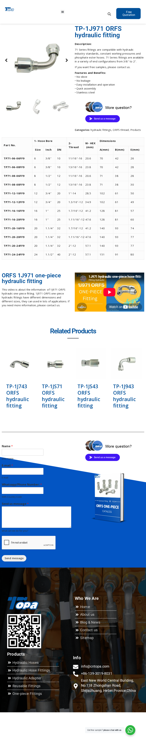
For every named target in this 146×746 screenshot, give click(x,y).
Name (7, 446)
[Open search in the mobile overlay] (109, 14)
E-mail (7, 465)
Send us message (15, 504)
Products (135, 130)
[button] (63, 12)
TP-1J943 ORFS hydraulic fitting (124, 396)
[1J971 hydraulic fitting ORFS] (36, 60)
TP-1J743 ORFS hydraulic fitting (17, 396)
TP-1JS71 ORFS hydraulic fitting (53, 396)
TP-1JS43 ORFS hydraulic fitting (88, 396)
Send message (14, 558)
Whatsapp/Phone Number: (22, 484)
